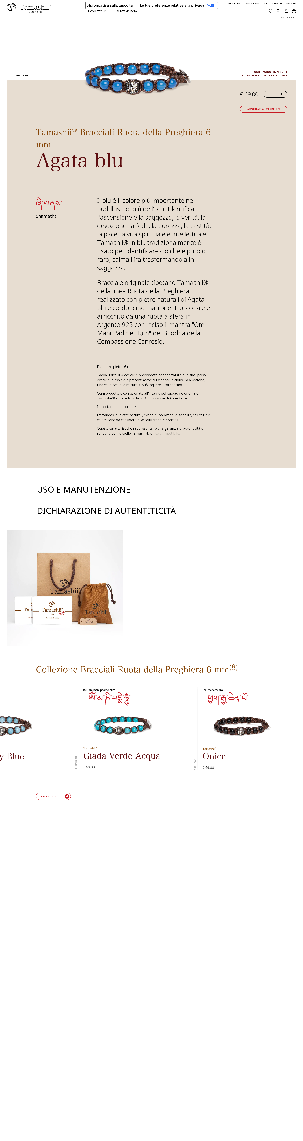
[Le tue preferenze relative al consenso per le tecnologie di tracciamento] (297, 1135)
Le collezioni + (97, 11)
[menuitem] (291, 3)
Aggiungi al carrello (263, 109)
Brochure (234, 3)
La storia (93, 5)
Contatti (276, 3)
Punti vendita (127, 11)
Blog (120, 5)
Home (283, 17)
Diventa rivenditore (255, 3)
